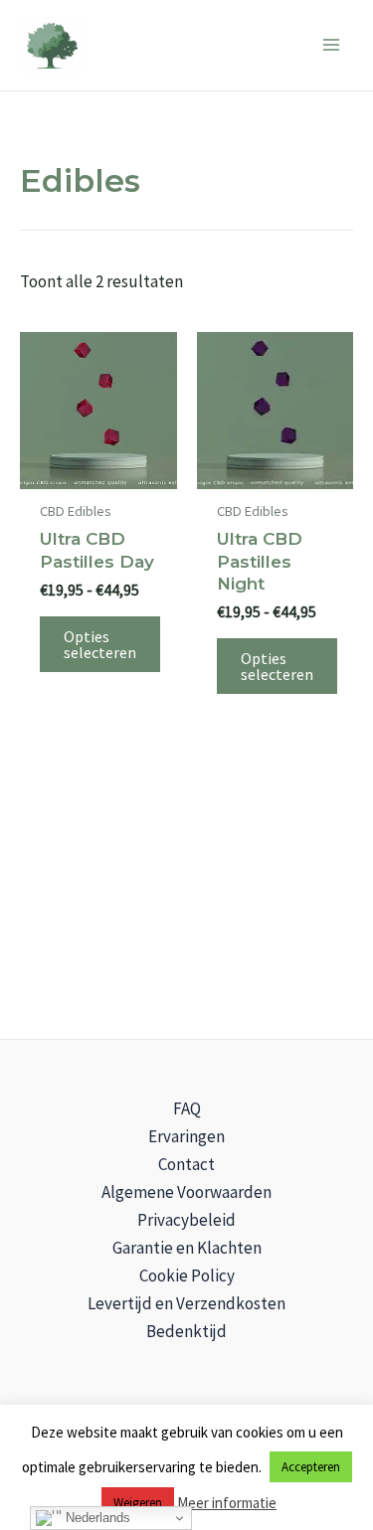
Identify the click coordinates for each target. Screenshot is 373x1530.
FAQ (187, 1108)
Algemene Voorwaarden (186, 1192)
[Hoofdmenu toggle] (331, 46)
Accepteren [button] (310, 1466)
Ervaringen (186, 1136)
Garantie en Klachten (187, 1248)
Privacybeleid (186, 1220)
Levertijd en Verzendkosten (186, 1303)
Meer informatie (227, 1502)
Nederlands (96, 1517)
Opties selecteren (100, 644)
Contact (186, 1164)
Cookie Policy (187, 1275)
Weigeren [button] (137, 1502)
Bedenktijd (186, 1331)
